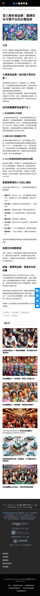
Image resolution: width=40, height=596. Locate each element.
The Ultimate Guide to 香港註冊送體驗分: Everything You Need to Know (18, 432)
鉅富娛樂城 (6, 513)
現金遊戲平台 (25, 312)
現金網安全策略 (17, 585)
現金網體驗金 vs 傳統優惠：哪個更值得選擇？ (18, 405)
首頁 (9, 585)
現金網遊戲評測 (21, 591)
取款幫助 (5, 560)
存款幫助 (5, 557)
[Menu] (3, 3)
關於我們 (5, 553)
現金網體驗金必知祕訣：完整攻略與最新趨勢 (18, 487)
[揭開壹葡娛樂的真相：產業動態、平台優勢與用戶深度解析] (20, 446)
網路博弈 (14, 315)
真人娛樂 (6, 315)
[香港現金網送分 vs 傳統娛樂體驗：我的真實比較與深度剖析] (20, 338)
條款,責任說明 (7, 563)
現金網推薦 (15, 312)
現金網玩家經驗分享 (15, 588)
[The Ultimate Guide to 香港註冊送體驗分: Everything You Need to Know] (20, 418)
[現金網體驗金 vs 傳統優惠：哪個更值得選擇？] (20, 392)
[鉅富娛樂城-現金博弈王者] (20, 3)
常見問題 (5, 567)
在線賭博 (6, 312)
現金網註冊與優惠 (28, 588)
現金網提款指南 (29, 585)
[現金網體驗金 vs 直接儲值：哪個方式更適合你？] (20, 366)
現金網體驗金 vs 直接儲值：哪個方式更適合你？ (19, 379)
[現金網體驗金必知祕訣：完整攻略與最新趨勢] (20, 474)
